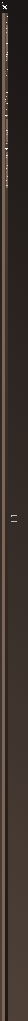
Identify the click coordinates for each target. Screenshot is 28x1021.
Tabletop (6, 71)
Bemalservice (6, 64)
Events (7, 123)
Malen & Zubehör (6, 102)
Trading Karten (6, 91)
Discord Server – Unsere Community (7, 174)
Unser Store (7, 32)
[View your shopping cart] (25, 518)
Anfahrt (7, 55)
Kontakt (6, 144)
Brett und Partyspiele (6, 81)
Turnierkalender (7, 135)
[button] (5, 6)
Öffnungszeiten (7, 45)
